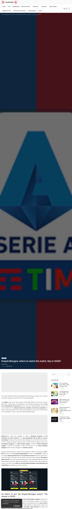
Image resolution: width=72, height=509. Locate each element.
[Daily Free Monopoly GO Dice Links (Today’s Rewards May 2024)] (54, 410)
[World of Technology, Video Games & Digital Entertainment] (9, 2)
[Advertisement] (24, 382)
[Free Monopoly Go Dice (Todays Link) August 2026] (54, 393)
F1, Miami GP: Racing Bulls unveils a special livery (64, 418)
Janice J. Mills (4, 364)
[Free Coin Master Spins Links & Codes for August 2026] (54, 385)
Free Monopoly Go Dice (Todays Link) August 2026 (64, 393)
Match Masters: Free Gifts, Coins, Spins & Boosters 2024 (64, 401)
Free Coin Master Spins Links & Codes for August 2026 (64, 385)
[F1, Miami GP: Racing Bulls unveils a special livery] (54, 419)
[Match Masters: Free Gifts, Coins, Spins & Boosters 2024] (54, 401)
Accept (17, 506)
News (4, 358)
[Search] (69, 8)
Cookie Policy (5, 503)
